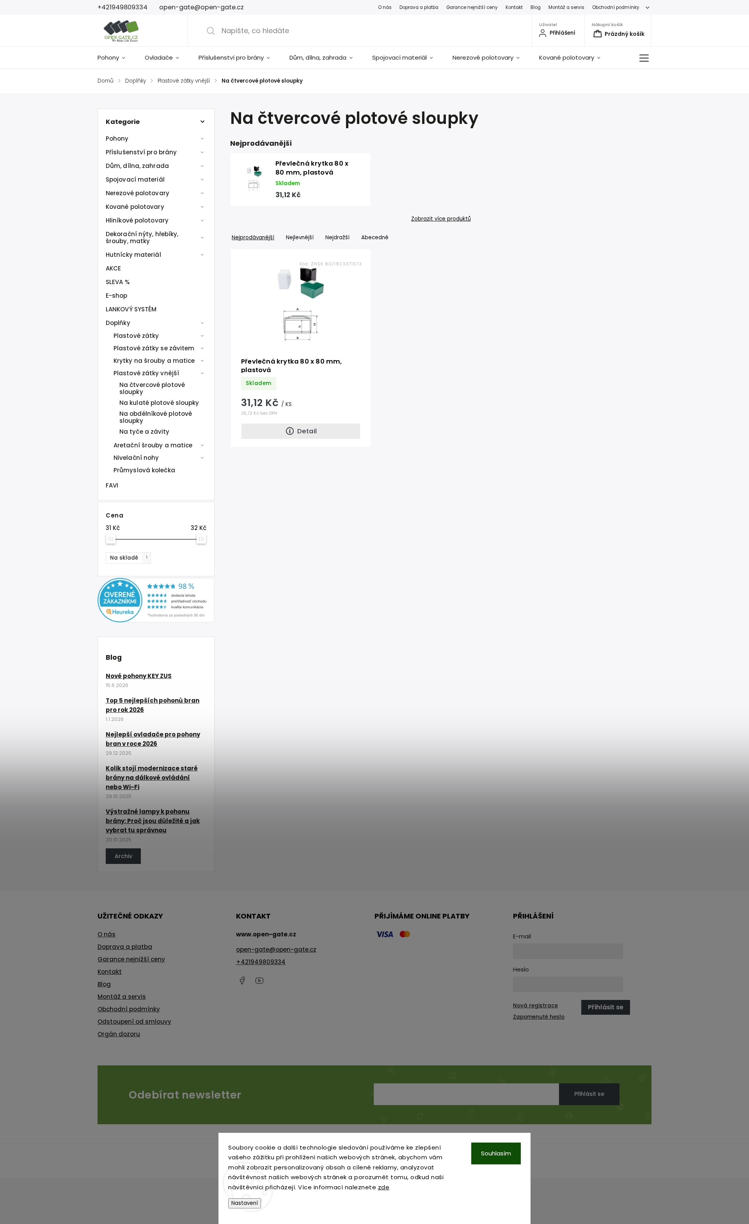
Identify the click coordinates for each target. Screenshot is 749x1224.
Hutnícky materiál (133, 255)
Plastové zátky (136, 336)
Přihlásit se (589, 1094)
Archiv (123, 856)
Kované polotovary (135, 207)
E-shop (117, 295)
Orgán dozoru (119, 1034)
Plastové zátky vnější (146, 373)
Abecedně (375, 237)
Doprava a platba (418, 7)
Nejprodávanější (253, 237)
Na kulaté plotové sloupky (159, 403)
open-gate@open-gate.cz (276, 949)
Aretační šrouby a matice (153, 445)
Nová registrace (535, 1005)
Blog (536, 7)
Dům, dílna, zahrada (137, 166)
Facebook (242, 980)
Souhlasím (496, 1153)
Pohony (117, 138)
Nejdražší (337, 237)
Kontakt (514, 7)
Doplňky (118, 323)
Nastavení (244, 1203)
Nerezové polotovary (137, 193)
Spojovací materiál (135, 179)
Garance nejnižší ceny (472, 7)
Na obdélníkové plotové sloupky (155, 417)
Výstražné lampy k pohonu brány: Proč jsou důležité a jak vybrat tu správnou (153, 820)
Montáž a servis (566, 7)
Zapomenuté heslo (538, 1017)
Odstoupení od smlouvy (134, 1021)
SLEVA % (118, 282)
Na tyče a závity (144, 431)
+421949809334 (261, 962)
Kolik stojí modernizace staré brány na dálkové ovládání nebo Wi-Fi (152, 777)
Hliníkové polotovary (137, 220)
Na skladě (128, 558)
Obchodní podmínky (615, 7)
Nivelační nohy (136, 458)
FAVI (112, 485)
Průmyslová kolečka (144, 470)
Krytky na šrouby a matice (154, 361)
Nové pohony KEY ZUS (139, 676)
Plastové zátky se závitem (154, 348)
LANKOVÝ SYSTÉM (131, 309)
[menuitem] (116, 58)
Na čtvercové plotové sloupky (152, 388)
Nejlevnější (300, 237)
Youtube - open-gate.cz (259, 980)
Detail (307, 431)
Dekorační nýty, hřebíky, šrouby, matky (142, 237)
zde (384, 1187)
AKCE (113, 268)
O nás (385, 7)
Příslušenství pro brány (141, 152)
